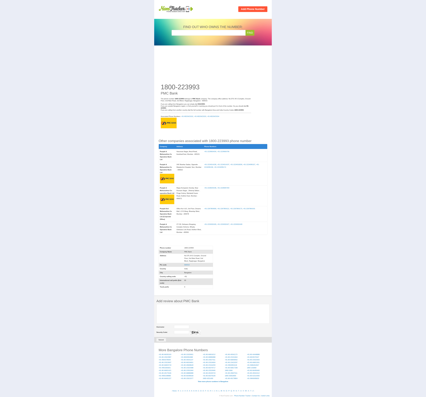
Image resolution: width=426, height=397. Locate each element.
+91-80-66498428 (187, 376)
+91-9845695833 (253, 378)
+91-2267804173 (236, 208)
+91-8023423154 (213, 116)
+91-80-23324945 (209, 370)
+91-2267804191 (249, 208)
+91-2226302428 (236, 224)
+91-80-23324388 (187, 368)
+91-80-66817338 (231, 368)
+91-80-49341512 (253, 373)
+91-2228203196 (210, 188)
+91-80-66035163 (165, 354)
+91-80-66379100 (209, 376)
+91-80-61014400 (253, 376)
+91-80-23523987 (165, 357)
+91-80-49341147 (187, 360)
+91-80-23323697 (165, 362)
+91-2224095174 (220, 167)
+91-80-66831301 (253, 362)
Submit (161, 340)
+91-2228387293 (223, 188)
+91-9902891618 (231, 365)
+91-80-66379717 (209, 368)
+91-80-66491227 (165, 378)
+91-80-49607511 (231, 373)
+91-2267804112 (223, 208)
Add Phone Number (253, 9)
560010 (187, 265)
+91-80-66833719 (165, 365)
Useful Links (265, 396)
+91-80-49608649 (187, 365)
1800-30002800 (230, 376)
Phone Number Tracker (242, 396)
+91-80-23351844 (187, 370)
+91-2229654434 (210, 151)
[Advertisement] (213, 66)
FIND (250, 32)
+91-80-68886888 (209, 357)
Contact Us (256, 396)
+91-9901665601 (165, 368)
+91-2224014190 (210, 164)
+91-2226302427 (223, 224)
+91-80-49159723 (209, 373)
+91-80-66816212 (209, 354)
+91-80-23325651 (187, 354)
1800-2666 (229, 370)
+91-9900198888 (165, 376)
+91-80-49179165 (165, 373)
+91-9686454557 (253, 365)
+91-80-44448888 (253, 354)
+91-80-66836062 (231, 360)
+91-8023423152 (187, 116)
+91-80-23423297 (231, 362)
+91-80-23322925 (253, 360)
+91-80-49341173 (231, 354)
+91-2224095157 (249, 164)
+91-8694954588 (187, 357)
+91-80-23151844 (231, 357)
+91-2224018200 (236, 164)
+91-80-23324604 (209, 362)
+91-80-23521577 (187, 378)
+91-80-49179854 (231, 378)
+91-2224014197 (223, 164)
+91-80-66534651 (187, 362)
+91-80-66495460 (253, 370)
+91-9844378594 (165, 360)
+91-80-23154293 (209, 365)
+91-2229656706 (223, 151)
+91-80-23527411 (209, 360)
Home (174, 391)
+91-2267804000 (210, 208)
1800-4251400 (208, 378)
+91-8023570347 (253, 357)
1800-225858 (251, 368)
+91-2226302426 (210, 224)
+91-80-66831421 (165, 370)
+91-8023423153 (200, 116)
